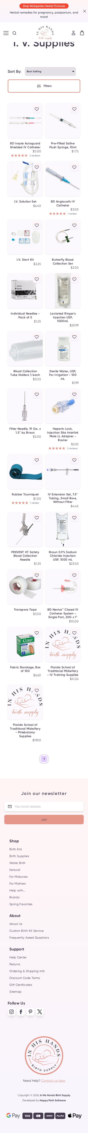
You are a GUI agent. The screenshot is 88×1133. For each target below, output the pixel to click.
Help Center (18, 957)
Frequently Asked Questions (29, 937)
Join (44, 819)
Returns (14, 964)
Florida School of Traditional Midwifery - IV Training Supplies (62, 671)
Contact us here (53, 1081)
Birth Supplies (19, 856)
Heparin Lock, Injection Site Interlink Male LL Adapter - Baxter (62, 434)
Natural (14, 869)
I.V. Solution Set (25, 201)
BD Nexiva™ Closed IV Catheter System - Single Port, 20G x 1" (62, 613)
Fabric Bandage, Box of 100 (25, 669)
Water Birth (17, 863)
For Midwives (18, 876)
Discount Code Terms (24, 978)
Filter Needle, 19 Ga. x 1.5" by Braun (25, 430)
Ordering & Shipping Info (27, 971)
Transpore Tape (25, 609)
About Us (15, 924)
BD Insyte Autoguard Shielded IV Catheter (25, 145)
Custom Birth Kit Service (26, 930)
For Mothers (17, 883)
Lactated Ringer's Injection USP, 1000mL (63, 317)
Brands (14, 897)
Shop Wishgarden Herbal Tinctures (44, 6)
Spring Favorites (20, 904)
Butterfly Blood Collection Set (62, 261)
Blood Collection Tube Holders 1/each (25, 373)
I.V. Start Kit (25, 260)
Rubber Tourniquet (25, 494)
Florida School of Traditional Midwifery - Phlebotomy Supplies (25, 730)
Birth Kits (15, 849)
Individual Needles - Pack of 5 (25, 315)
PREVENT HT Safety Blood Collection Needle (25, 555)
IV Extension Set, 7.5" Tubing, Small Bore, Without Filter (63, 498)
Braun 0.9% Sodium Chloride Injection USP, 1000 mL (63, 555)
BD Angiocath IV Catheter (63, 203)
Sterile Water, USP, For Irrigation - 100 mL (62, 375)
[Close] (83, 11)
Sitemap (15, 991)
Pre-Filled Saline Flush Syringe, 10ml (62, 145)
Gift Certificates (20, 984)
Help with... (17, 890)
